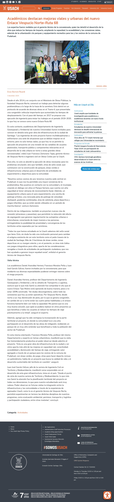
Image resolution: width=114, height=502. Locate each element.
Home (12, 427)
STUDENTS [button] (74, 1)
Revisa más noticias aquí (91, 169)
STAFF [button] (99, 1)
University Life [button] (94, 8)
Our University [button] (75, 8)
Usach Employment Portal (53, 434)
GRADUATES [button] (92, 1)
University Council (106, 8)
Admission (46, 8)
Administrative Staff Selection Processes (58, 429)
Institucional (78, 111)
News (12, 429)
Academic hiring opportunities (54, 432)
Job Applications (50, 427)
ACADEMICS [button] (83, 1)
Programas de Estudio (82, 144)
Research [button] (85, 8)
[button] (108, 496)
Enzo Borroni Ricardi (16, 91)
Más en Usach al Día (84, 104)
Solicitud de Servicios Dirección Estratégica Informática (54, 440)
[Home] (12, 8)
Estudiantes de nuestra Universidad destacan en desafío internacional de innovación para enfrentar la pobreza (88, 129)
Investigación (78, 154)
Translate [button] (109, 2)
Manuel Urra (101, 86)
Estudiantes (78, 124)
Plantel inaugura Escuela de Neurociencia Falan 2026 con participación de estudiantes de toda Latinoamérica (89, 148)
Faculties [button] (67, 8)
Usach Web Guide (50, 437)
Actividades (22, 412)
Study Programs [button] (57, 8)
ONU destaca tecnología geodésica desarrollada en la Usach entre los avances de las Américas (87, 159)
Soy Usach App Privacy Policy (20, 431)
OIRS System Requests (81, 461)
